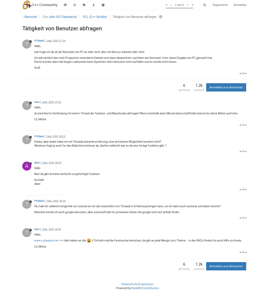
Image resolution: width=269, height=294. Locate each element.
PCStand (39, 40)
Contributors (151, 288)
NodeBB (137, 288)
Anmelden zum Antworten (226, 87)
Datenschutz (129, 284)
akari (37, 162)
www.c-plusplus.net (46, 240)
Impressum (146, 284)
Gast (36, 102)
